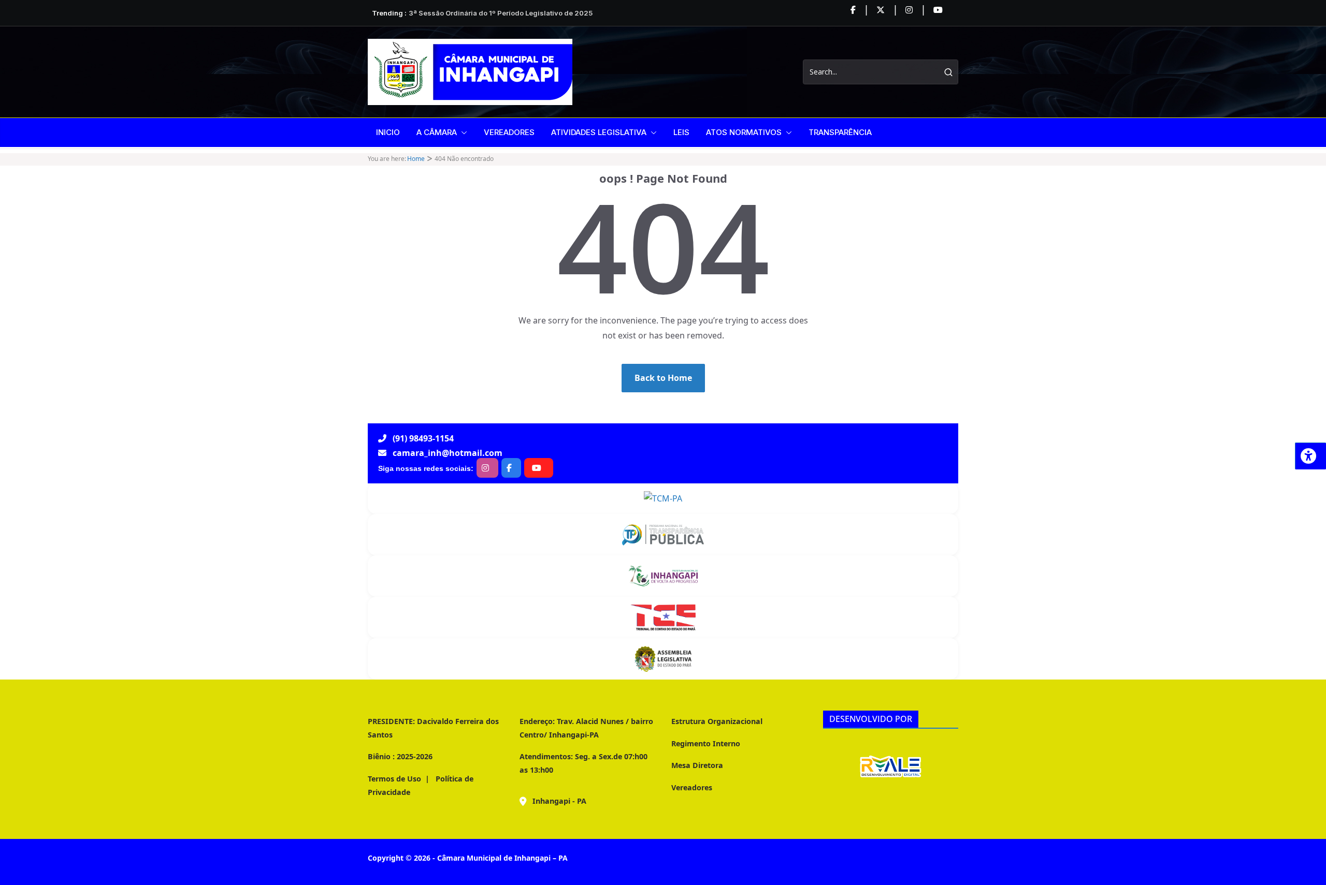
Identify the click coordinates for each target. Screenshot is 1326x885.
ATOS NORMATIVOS (744, 132)
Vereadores (691, 787)
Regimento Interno (705, 743)
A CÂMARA (436, 132)
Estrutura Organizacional (716, 721)
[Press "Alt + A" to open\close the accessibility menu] (1310, 456)
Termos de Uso (394, 779)
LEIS (681, 132)
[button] (462, 132)
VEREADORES (509, 132)
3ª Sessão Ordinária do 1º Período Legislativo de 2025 (501, 13)
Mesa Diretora (697, 765)
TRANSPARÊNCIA (840, 132)
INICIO (388, 132)
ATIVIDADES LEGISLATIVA (598, 132)
